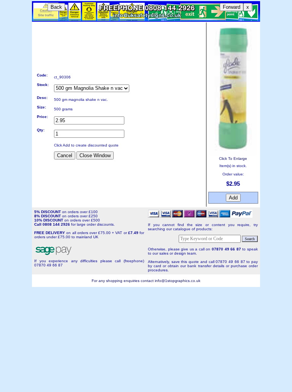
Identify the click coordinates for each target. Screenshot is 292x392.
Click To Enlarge (233, 158)
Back (56, 7)
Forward (231, 7)
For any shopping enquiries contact (123, 281)
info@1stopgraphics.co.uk (177, 281)
